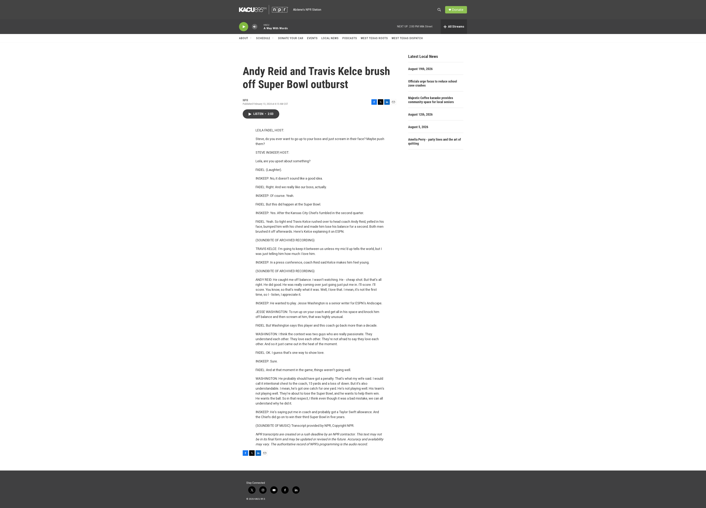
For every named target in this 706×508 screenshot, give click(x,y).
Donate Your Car (290, 38)
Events (312, 38)
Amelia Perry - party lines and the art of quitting (434, 141)
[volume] (255, 27)
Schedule (263, 38)
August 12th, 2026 (420, 114)
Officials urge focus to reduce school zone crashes (432, 83)
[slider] (260, 26)
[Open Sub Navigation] (250, 38)
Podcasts (349, 38)
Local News (330, 38)
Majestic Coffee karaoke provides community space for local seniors (431, 100)
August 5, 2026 (418, 127)
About (243, 38)
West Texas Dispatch (407, 38)
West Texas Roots (374, 38)
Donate (457, 10)
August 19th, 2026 (420, 69)
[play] (244, 27)
